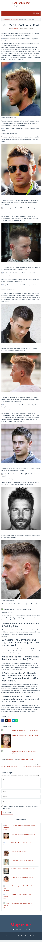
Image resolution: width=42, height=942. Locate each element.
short (31, 760)
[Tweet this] (6, 720)
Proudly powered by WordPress (15, 936)
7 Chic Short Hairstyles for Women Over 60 (25, 735)
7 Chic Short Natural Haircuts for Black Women (24, 752)
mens (27, 760)
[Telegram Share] (13, 720)
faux (20, 760)
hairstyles (10, 760)
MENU (37, 13)
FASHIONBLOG (21, 3)
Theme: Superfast (30, 936)
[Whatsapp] (16, 720)
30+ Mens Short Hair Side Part (32, 766)
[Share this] (2, 720)
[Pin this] (9, 720)
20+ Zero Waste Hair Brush (9, 766)
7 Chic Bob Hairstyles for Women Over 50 (25, 730)
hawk (23, 760)
